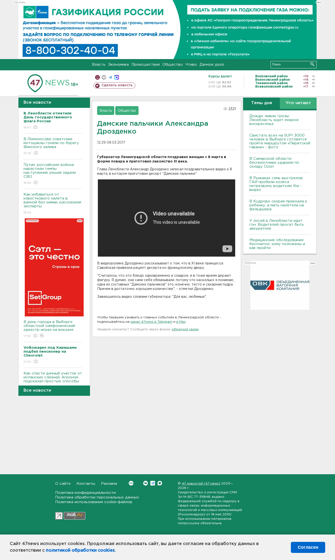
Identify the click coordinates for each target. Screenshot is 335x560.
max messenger (116, 77)
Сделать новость (117, 85)
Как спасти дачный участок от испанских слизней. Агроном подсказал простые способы (53, 380)
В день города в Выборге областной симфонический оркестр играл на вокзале (49, 328)
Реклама (109, 483)
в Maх (181, 322)
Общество (172, 64)
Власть (98, 64)
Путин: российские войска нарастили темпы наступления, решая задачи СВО (50, 173)
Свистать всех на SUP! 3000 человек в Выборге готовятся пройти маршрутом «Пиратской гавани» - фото (279, 141)
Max (159, 483)
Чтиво (191, 64)
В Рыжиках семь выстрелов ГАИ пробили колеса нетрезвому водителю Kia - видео (276, 183)
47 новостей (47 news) (201, 483)
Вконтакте (145, 483)
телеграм (110, 77)
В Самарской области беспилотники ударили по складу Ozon (274, 162)
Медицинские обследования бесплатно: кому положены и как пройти (277, 243)
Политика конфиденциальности (85, 492)
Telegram (152, 483)
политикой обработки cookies (80, 550)
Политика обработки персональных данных (97, 497)
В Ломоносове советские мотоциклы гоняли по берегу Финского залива (51, 146)
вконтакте (104, 77)
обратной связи (185, 329)
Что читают (298, 103)
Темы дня (261, 103)
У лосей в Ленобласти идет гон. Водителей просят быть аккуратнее (276, 224)
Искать (312, 64)
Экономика (118, 64)
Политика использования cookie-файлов (93, 502)
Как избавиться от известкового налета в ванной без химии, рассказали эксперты (52, 203)
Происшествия (145, 64)
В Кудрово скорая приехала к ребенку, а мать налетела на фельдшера (278, 205)
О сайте (63, 483)
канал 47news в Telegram (151, 322)
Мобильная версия (97, 77)
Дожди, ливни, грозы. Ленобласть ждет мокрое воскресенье (274, 119)
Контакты (86, 483)
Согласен (308, 547)
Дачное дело (212, 64)
